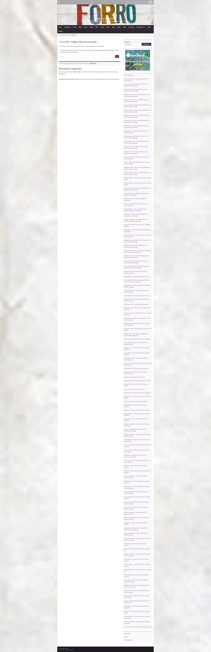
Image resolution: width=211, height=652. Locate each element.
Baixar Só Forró (105, 18)
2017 (85, 27)
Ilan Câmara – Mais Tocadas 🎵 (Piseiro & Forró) (136, 304)
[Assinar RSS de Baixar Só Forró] (59, 2)
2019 (96, 27)
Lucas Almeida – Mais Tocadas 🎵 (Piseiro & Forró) (137, 295)
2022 (113, 27)
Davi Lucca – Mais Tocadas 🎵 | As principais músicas (137, 627)
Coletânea (67, 27)
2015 (74, 27)
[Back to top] (207, 648)
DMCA (61, 31)
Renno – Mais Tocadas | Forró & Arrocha (134, 389)
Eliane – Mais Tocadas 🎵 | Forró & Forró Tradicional (137, 339)
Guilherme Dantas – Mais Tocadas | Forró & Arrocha (137, 380)
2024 (124, 27)
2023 (118, 27)
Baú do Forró (141, 27)
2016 (80, 27)
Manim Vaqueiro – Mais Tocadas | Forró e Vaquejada (137, 392)
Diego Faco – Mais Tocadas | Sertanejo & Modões (136, 410)
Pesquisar (127, 42)
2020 (102, 27)
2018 (91, 27)
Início (60, 27)
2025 (149, 27)
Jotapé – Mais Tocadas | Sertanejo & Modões (135, 401)
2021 (107, 27)
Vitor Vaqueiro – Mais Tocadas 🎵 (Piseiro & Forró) (137, 276)
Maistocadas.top (128, 640)
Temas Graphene (70, 650)
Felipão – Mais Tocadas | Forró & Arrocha (134, 377)
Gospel (126, 637)
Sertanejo (131, 27)
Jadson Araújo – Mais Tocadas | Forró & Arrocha (136, 368)
